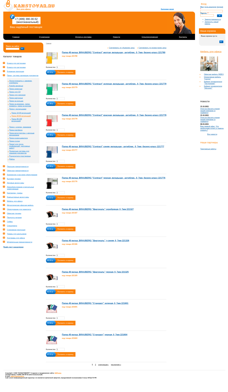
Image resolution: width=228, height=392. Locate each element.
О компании (44, 37)
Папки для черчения (17, 95)
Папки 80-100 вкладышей (16, 120)
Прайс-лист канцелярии (13, 247)
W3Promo (58, 373)
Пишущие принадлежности (17, 167)
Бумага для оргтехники (16, 63)
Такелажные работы (208, 149)
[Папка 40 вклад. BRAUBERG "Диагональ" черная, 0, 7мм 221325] (52, 277)
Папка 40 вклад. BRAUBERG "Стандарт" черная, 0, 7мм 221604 (94, 335)
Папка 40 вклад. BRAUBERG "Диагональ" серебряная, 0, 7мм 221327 (98, 209)
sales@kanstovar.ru (17, 376)
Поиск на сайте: (12, 46)
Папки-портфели (15, 130)
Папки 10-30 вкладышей (21, 113)
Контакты (183, 37)
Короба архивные (16, 86)
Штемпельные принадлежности (19, 242)
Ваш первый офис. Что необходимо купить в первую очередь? (212, 128)
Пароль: (204, 13)
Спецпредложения (150, 37)
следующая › (103, 365)
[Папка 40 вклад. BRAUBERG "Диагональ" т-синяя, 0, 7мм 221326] (52, 246)
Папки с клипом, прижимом (20, 127)
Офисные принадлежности (17, 171)
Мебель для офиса (210, 51)
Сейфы (10, 222)
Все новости (212, 134)
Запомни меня (167, 9)
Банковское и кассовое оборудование (22, 175)
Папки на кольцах (16, 101)
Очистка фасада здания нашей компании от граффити (210, 111)
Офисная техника (14, 213)
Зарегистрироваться (213, 19)
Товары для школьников (16, 234)
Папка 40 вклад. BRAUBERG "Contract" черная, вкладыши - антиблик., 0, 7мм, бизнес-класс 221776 (113, 178)
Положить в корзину (65, 72)
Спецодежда (12, 226)
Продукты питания (14, 218)
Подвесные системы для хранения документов (19, 152)
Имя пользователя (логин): (211, 8)
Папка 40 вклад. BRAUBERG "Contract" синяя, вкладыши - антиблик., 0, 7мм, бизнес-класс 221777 (113, 146)
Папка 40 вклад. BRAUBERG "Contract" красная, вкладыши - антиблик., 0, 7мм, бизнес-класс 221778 (114, 115)
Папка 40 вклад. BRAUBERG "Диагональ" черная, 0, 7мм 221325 (95, 272)
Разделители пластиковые (20, 156)
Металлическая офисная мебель (20, 205)
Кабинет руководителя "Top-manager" (213, 83)
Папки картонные (16, 98)
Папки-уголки (14, 141)
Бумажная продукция (15, 71)
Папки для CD (14, 92)
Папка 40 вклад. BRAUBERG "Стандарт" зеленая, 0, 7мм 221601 (95, 303)
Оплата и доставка (83, 37)
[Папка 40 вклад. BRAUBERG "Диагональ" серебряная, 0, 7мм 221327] (52, 215)
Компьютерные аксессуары (18, 197)
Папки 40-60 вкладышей (21, 116)
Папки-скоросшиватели (18, 138)
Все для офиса (24, 9)
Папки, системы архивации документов (22, 76)
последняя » (116, 365)
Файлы (12, 159)
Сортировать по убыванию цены (122, 48)
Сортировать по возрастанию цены (152, 48)
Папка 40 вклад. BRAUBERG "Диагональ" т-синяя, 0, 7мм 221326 (95, 240)
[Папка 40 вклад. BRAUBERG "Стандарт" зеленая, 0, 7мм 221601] (52, 309)
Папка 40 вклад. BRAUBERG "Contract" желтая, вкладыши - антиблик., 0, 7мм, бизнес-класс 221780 (113, 52)
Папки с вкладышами (17, 109)
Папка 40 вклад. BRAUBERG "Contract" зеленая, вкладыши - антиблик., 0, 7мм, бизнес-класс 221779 (114, 84)
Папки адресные (15, 89)
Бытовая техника (14, 179)
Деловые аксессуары (15, 183)
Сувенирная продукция (16, 230)
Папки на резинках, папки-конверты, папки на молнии (20, 105)
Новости (116, 37)
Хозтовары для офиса (16, 238)
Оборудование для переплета (19, 209)
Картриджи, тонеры (14, 193)
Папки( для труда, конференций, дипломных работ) (19, 146)
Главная (16, 37)
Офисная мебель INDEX (214, 74)
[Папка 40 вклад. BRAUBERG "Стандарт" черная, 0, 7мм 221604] (52, 340)
